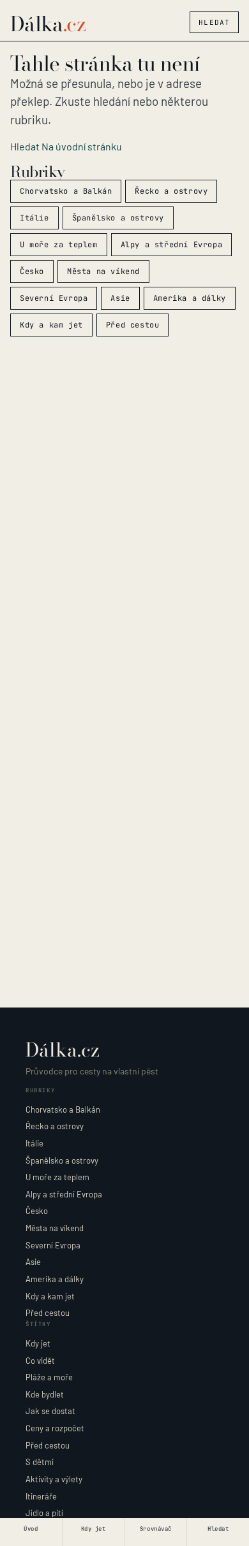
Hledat (214, 22)
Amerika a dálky (189, 298)
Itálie (34, 218)
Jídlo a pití (44, 1513)
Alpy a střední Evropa (172, 245)
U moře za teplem (59, 245)
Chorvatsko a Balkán (66, 191)
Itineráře (41, 1496)
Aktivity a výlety (54, 1479)
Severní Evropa (53, 298)
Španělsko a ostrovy (118, 218)
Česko (32, 271)
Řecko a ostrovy (171, 191)
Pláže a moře (49, 1377)
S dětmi (40, 1462)
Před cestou (133, 325)
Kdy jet (38, 1343)
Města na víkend (103, 271)
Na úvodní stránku (82, 146)
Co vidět (40, 1360)
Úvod (31, 1529)
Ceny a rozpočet (55, 1428)
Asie (120, 298)
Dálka (48, 24)
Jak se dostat (50, 1411)
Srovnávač (156, 1529)
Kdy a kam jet (51, 325)
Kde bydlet (45, 1394)
